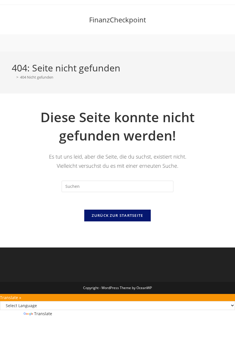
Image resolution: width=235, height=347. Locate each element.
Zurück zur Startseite (117, 215)
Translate (43, 313)
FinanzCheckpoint (117, 19)
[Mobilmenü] (117, 43)
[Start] (13, 77)
